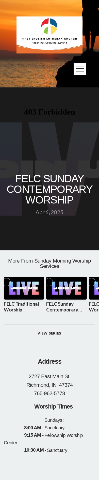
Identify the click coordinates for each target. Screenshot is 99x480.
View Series (49, 333)
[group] (24, 296)
